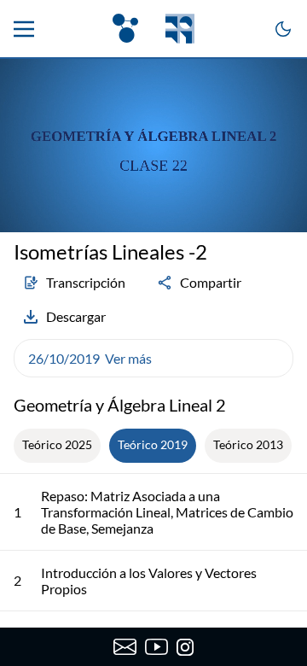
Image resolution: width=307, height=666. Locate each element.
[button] (153, 358)
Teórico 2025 (57, 444)
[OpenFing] (153, 29)
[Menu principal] (24, 29)
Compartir (210, 282)
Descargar (76, 316)
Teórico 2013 (248, 444)
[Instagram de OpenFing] (185, 647)
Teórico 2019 (153, 444)
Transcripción (85, 282)
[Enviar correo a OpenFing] (124, 647)
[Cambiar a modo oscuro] (283, 29)
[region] (153, 145)
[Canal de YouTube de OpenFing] (156, 647)
